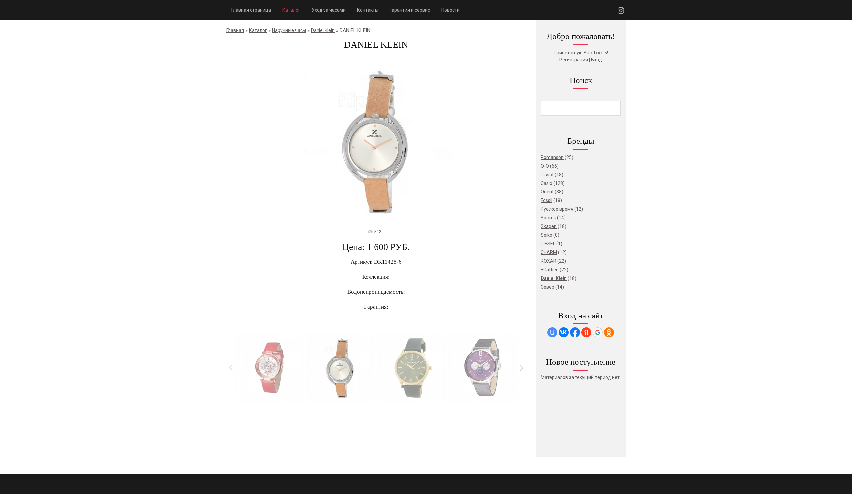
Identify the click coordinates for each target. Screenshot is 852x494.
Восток (548, 217)
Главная (235, 30)
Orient (547, 191)
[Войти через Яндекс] (586, 332)
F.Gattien (550, 269)
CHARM (549, 252)
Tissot (547, 174)
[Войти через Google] (598, 332)
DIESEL (548, 243)
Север (547, 287)
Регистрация (573, 59)
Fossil (546, 200)
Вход (596, 59)
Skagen (549, 226)
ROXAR (548, 261)
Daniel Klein (323, 30)
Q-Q (545, 166)
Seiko (546, 235)
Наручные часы (289, 30)
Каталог (258, 30)
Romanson (552, 157)
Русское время (557, 209)
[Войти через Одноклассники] (609, 332)
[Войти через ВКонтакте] (564, 332)
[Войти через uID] (552, 332)
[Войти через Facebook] (575, 332)
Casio (546, 183)
